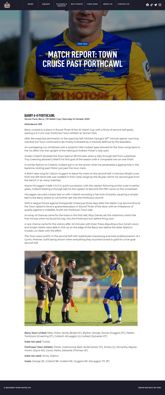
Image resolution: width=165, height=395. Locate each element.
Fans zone (92, 4)
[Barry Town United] (7, 5)
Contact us (123, 4)
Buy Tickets (77, 4)
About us (108, 4)
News (30, 4)
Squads (46, 4)
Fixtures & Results (61, 5)
